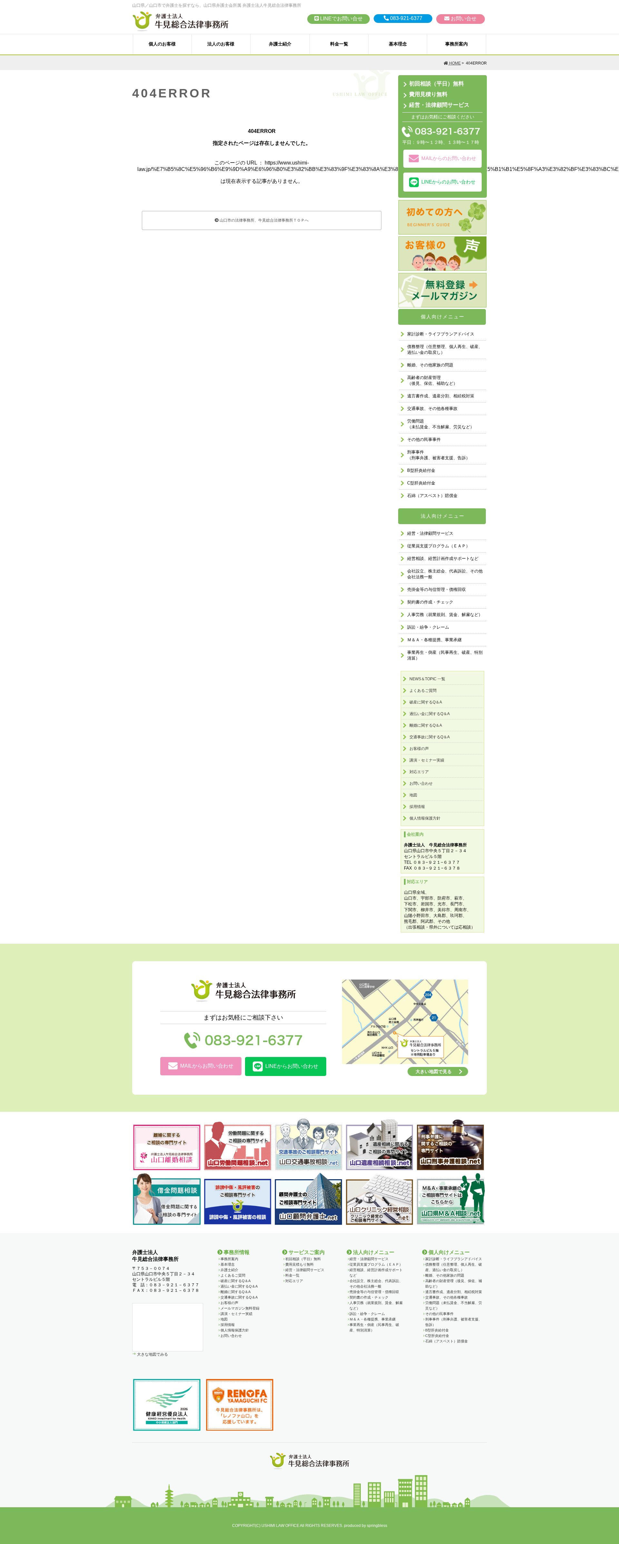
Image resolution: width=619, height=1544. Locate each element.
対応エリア (419, 772)
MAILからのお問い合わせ (448, 158)
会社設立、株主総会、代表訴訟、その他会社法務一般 (445, 574)
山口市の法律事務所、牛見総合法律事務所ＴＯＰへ (264, 220)
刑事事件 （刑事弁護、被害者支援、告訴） (438, 455)
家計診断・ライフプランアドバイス (440, 334)
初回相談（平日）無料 (436, 84)
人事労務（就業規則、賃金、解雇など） (445, 614)
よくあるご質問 (423, 690)
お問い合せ (463, 18)
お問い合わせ (421, 783)
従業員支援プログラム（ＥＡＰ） (438, 545)
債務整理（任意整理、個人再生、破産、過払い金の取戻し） (445, 349)
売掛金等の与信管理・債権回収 (436, 589)
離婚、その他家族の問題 (430, 365)
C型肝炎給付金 (421, 483)
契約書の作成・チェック (430, 602)
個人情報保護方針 (424, 818)
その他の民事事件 (424, 439)
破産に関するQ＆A (425, 702)
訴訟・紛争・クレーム (428, 627)
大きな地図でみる (152, 1354)
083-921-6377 (405, 18)
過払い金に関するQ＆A (429, 714)
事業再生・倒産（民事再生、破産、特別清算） (445, 655)
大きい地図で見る (434, 1071)
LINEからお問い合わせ (291, 1066)
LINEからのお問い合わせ (448, 181)
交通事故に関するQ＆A (429, 737)
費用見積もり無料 (299, 1264)
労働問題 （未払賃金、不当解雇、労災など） (440, 424)
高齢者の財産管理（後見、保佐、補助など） (432, 380)
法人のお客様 (220, 43)
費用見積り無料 (428, 94)
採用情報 (417, 806)
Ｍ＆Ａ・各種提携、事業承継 (434, 639)
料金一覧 (339, 43)
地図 (413, 795)
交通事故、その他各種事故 (432, 408)
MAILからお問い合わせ (206, 1066)
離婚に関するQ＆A (425, 725)
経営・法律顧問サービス (439, 105)
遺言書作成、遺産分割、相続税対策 (440, 395)
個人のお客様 (162, 43)
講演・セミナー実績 (426, 760)
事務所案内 (456, 43)
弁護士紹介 (280, 43)
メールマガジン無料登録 (240, 1308)
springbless (377, 1525)
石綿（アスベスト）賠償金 (432, 495)
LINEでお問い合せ (341, 18)
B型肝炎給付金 (421, 470)
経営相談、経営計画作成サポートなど (442, 558)
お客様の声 (419, 748)
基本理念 (398, 43)
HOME (454, 63)
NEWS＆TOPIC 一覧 (427, 679)
